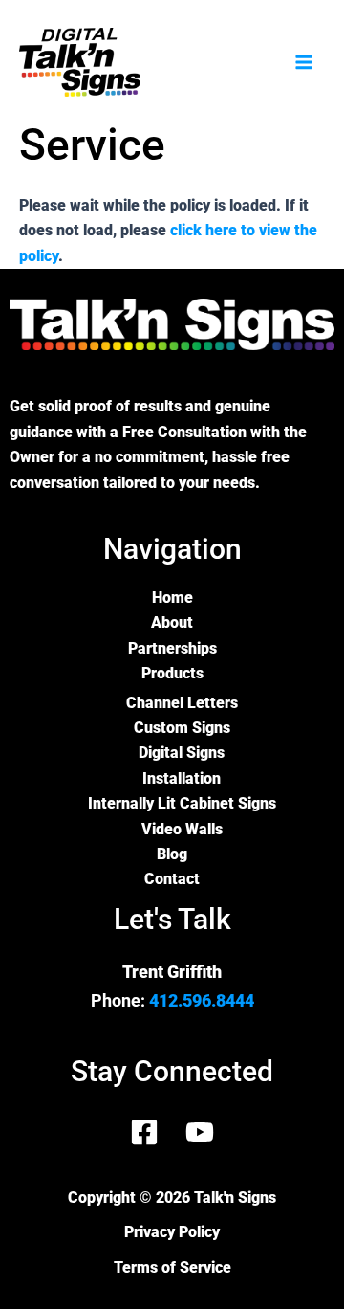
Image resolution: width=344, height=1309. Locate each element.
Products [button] (172, 673)
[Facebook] (144, 1132)
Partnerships (172, 648)
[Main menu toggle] (304, 62)
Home (172, 597)
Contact (172, 879)
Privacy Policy (172, 1232)
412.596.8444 (201, 1000)
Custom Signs (182, 728)
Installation (181, 778)
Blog (172, 854)
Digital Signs (182, 752)
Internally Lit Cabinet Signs (182, 803)
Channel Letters (182, 703)
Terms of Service (172, 1267)
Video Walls (182, 829)
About (172, 622)
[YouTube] (199, 1132)
